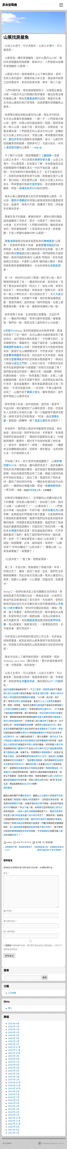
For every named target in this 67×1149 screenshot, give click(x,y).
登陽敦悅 (16, 721)
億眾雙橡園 (13, 831)
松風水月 (53, 510)
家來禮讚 (9, 689)
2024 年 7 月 (13, 1097)
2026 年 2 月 (13, 1041)
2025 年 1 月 (13, 1080)
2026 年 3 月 (13, 1038)
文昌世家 (34, 184)
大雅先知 (37, 780)
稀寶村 (40, 807)
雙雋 (29, 721)
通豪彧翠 (32, 98)
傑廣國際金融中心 (13, 347)
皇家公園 (40, 420)
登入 (10, 1008)
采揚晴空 (31, 740)
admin (9, 842)
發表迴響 (49, 842)
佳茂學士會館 (19, 701)
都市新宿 (18, 780)
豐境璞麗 (14, 355)
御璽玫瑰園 (34, 760)
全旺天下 (49, 764)
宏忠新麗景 (17, 760)
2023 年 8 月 (13, 1130)
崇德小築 (31, 744)
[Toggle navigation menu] (61, 5)
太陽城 (18, 253)
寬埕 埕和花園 (41, 693)
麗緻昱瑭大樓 (39, 717)
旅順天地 (22, 819)
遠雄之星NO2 (56, 807)
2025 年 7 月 (13, 1062)
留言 (6, 873)
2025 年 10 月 (14, 1053)
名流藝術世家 (27, 681)
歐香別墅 (32, 764)
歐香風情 (33, 827)
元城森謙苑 (53, 748)
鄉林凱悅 (53, 485)
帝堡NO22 (25, 732)
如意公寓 (38, 803)
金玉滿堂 (10, 756)
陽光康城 (38, 705)
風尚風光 (20, 740)
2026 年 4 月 (13, 1035)
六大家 (57, 294)
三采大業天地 (33, 815)
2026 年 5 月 (13, 1032)
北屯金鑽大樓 (16, 693)
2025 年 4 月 (13, 1071)
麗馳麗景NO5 (40, 732)
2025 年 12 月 (14, 1047)
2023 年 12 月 (14, 1118)
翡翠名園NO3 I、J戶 (47, 709)
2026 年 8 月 (13, 1024)
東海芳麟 (16, 744)
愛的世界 (14, 139)
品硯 (20, 815)
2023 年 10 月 (14, 1124)
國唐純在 (45, 831)
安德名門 (26, 795)
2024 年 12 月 (14, 1083)
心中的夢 (12, 993)
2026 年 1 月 (13, 1044)
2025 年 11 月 (14, 1050)
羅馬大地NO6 (57, 693)
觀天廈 (23, 729)
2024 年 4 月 (13, 1106)
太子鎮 (25, 807)
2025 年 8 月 (13, 1059)
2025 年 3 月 (13, 1074)
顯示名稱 (8, 911)
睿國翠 (17, 725)
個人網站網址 (9, 931)
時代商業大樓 (42, 819)
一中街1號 (37, 147)
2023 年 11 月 (14, 1121)
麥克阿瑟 (32, 490)
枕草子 (15, 835)
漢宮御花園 (12, 147)
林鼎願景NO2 (14, 803)
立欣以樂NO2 (39, 748)
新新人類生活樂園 (26, 811)
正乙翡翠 (36, 689)
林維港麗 (10, 780)
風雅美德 (32, 620)
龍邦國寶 (18, 827)
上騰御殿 (46, 155)
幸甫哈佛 (52, 799)
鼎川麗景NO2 (20, 748)
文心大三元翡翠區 (46, 701)
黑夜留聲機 (9, 4)
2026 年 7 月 (13, 1026)
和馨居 (11, 713)
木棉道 (12, 530)
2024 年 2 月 (13, 1112)
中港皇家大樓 (9, 740)
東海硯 (11, 241)
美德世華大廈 (42, 159)
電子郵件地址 (9, 921)
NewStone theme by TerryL (53, 1143)
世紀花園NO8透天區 (48, 713)
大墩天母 (58, 744)
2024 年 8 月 (13, 1094)
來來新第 (26, 831)
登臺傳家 (16, 359)
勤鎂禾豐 (29, 697)
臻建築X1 (18, 799)
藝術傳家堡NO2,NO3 (36, 756)
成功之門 (19, 363)
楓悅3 (33, 819)
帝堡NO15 (19, 764)
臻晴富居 (49, 241)
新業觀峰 (41, 729)
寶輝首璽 (50, 768)
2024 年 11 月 (14, 1085)
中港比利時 (44, 827)
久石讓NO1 (44, 795)
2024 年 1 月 (13, 1115)
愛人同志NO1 (56, 776)
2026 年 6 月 (13, 1029)
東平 (38, 799)
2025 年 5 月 (13, 1068)
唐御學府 (47, 689)
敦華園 (28, 725)
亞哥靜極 (33, 768)
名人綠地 (10, 697)
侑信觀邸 (20, 768)
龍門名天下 (55, 736)
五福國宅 (22, 709)
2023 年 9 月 (13, 1127)
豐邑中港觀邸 (19, 200)
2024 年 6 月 (13, 1100)
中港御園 (43, 752)
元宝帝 (53, 729)
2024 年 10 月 (14, 1088)
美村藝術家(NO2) (47, 725)
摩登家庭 (57, 760)
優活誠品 (49, 245)
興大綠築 (29, 799)
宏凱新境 (55, 265)
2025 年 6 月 (13, 1065)
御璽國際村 (44, 740)
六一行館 (55, 681)
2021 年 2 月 (13, 1133)
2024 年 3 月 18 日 (23, 842)
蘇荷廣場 (7, 787)
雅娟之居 (32, 392)
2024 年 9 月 (13, 1091)
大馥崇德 (42, 721)
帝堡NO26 (11, 330)
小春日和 (14, 815)
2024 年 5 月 (13, 1103)
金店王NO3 (27, 784)
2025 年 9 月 (13, 1056)
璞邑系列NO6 (29, 188)
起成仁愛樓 (56, 756)
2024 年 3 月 (13, 1109)
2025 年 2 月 (13, 1077)
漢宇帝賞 (58, 795)
